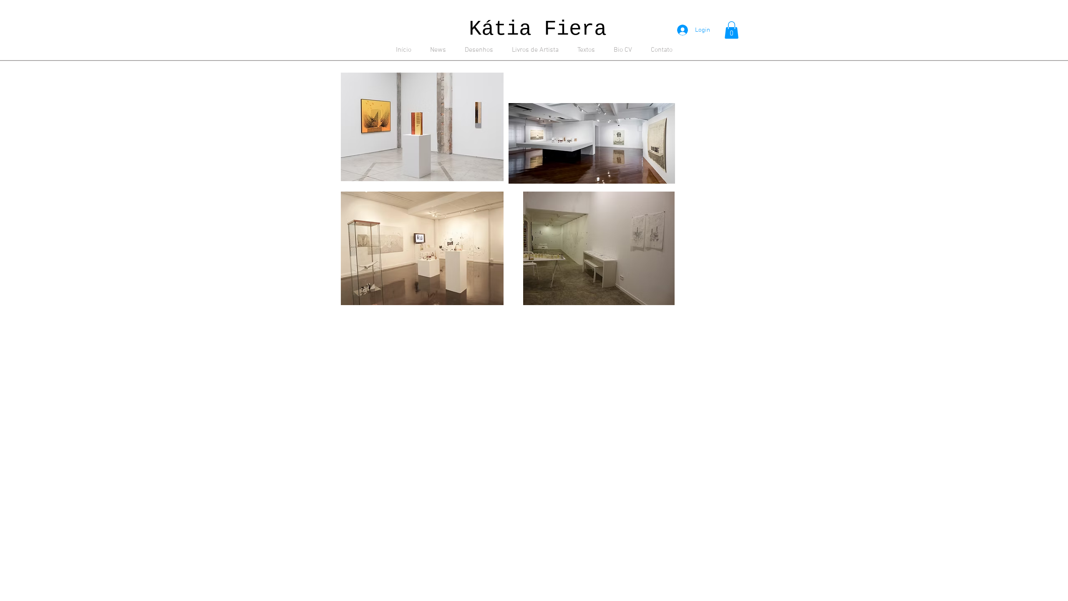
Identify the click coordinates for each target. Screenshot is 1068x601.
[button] (731, 30)
